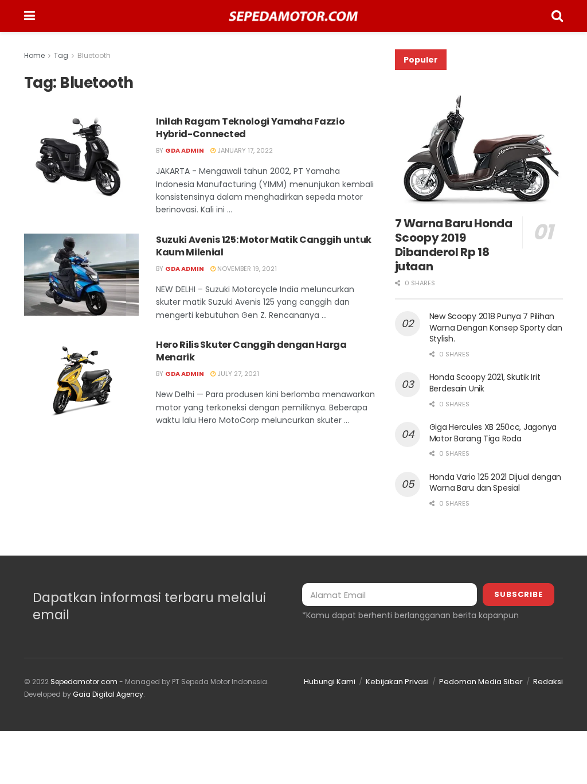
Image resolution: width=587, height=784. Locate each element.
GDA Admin (184, 150)
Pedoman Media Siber (481, 681)
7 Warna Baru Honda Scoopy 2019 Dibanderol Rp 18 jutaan (453, 244)
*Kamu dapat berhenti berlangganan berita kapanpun (410, 615)
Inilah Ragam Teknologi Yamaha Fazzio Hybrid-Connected (250, 128)
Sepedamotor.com (84, 681)
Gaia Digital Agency (108, 694)
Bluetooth (94, 55)
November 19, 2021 (246, 268)
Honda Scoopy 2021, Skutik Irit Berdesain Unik (485, 382)
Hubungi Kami (329, 681)
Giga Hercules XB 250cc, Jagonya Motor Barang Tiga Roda (493, 432)
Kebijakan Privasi (397, 681)
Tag (61, 55)
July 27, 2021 (237, 373)
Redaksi (548, 681)
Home (34, 55)
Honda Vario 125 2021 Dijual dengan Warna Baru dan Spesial (495, 482)
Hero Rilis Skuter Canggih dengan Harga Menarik (251, 351)
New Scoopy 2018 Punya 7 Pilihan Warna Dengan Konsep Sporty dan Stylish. (495, 327)
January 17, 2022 (244, 150)
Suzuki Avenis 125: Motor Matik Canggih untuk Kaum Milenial (263, 246)
